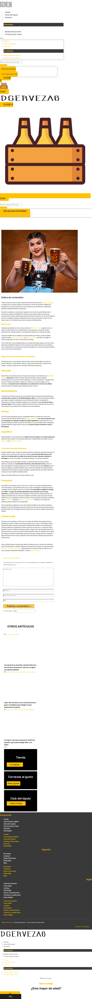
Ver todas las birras (10, 74)
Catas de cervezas (10, 883)
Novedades (8, 831)
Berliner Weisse (36, 328)
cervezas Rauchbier (18, 337)
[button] (32, 38)
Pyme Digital (8, 897)
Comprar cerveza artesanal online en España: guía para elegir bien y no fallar (19, 742)
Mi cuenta (7, 854)
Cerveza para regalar (11, 821)
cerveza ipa (8, 499)
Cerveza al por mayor (13, 34)
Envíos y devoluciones (11, 893)
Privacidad (7, 890)
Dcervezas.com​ (8, 922)
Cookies (6, 888)
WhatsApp (7, 860)
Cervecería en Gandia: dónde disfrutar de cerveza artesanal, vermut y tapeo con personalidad (20, 667)
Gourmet (8, 17)
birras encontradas (9, 69)
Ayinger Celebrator (31, 418)
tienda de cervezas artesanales (11, 548)
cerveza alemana (35, 550)
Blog (5, 863)
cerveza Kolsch (31, 337)
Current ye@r (8, 611)
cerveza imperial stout (27, 499)
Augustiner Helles (15, 441)
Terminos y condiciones (12, 895)
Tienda (7, 12)
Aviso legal (8, 886)
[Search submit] (3, 65)
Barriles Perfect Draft (13, 32)
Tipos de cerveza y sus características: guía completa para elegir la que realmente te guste (20, 704)
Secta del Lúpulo (11, 15)
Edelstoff (4, 441)
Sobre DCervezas (10, 858)
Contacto (7, 856)
